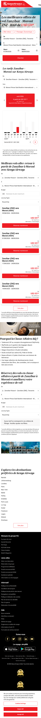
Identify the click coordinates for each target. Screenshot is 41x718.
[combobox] (21, 79)
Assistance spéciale (7, 575)
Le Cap (3, 505)
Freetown (4, 511)
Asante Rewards (6, 542)
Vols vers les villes (20, 656)
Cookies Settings (20, 703)
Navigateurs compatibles (8, 594)
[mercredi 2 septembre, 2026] (30, 132)
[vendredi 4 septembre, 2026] (36, 132)
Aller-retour (7, 32)
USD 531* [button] (27, 25)
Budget (3, 190)
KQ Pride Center (5, 547)
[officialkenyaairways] (19, 639)
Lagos (3, 514)
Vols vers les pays (9, 656)
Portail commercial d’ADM (8, 572)
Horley (3, 496)
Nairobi (3, 477)
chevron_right (36, 100)
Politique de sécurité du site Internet (11, 591)
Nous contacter (5, 613)
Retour (24, 49)
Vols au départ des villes (17, 658)
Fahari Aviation (5, 550)
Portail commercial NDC (8, 569)
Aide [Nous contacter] (7, 616)
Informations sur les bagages (9, 577)
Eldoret (3, 517)
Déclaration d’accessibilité (8, 605)
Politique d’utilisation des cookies (10, 597)
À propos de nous (6, 539)
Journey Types (5, 198)
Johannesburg (6, 480)
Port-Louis (4, 502)
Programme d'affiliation (8, 566)
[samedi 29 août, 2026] (17, 130)
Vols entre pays (30, 656)
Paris (2, 487)
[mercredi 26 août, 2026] (8, 132)
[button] (25, 31)
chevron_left (4, 100)
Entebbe (4, 499)
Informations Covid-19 (7, 627)
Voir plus (20, 525)
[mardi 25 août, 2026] (5, 132)
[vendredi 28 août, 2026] (14, 132)
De (4, 36)
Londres (4, 483)
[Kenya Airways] (7, 639)
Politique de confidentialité (8, 586)
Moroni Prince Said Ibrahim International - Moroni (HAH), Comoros (19, 45)
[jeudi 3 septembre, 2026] (33, 127)
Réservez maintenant (20, 225)
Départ (5, 49)
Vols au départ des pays (31, 658)
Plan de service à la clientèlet (9, 599)
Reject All (20, 709)
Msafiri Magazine (6, 553)
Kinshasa (4, 520)
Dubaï (3, 508)
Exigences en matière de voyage (10, 624)
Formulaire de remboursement (10, 630)
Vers (4, 84)
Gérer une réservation (7, 561)
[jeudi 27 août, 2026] (11, 127)
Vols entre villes (6, 658)
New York (4, 490)
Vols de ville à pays (20, 660)
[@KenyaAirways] (13, 639)
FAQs (2, 619)
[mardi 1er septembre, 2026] (27, 130)
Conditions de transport (8, 588)
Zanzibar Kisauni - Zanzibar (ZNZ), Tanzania (18, 39)
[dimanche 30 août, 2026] (21, 127)
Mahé (3, 493)
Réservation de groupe (7, 564)
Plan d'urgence (5, 602)
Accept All (20, 714)
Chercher (20, 58)
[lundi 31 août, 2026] (24, 132)
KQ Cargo (4, 544)
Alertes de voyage (6, 621)
